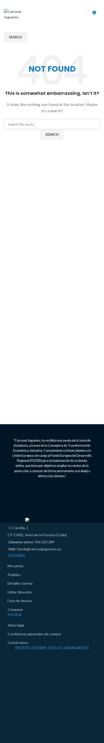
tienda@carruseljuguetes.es (39, 549)
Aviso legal (16, 625)
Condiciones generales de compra (34, 634)
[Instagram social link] (55, 4)
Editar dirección (20, 592)
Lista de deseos (20, 600)
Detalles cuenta (20, 583)
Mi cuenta (15, 566)
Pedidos (14, 575)
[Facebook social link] (48, 4)
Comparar (15, 609)
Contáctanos (18, 642)
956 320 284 (44, 542)
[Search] (100, 14)
